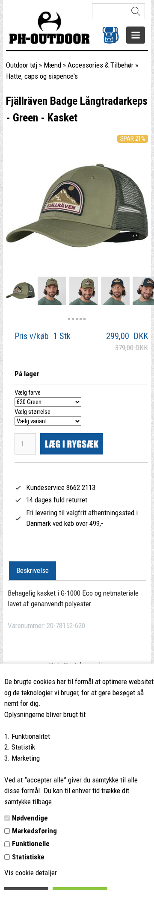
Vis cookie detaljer (30, 872)
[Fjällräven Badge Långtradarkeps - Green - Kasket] (20, 290)
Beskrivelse (32, 570)
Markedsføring (34, 830)
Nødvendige (30, 818)
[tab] (32, 570)
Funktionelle (31, 843)
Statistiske (28, 857)
